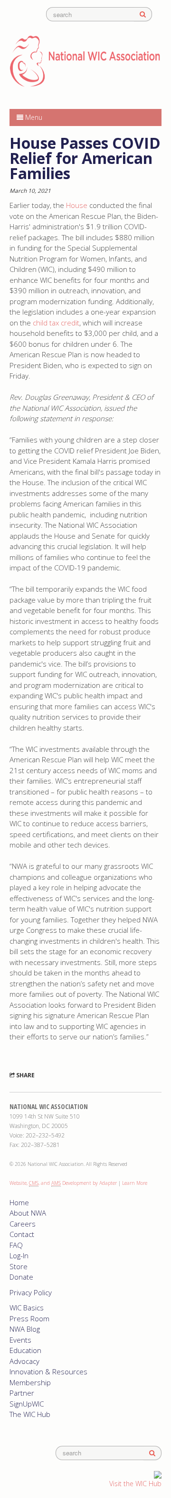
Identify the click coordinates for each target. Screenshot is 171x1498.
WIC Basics (27, 1307)
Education (25, 1350)
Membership (30, 1382)
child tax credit (56, 322)
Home (19, 1202)
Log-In (19, 1255)
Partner (22, 1393)
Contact (22, 1234)
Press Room (29, 1318)
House (77, 205)
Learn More (134, 1183)
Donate (21, 1276)
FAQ (16, 1245)
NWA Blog (25, 1329)
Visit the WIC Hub (135, 1483)
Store (19, 1266)
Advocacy (24, 1361)
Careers (23, 1223)
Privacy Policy (31, 1292)
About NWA (28, 1213)
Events (20, 1340)
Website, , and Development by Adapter (63, 1183)
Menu (32, 117)
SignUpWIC (27, 1403)
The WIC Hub (30, 1414)
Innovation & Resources (48, 1371)
